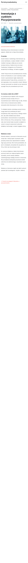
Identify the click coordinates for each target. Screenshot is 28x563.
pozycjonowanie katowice (8, 46)
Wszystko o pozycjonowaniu (15, 8)
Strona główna (4, 8)
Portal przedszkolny (9, 2)
